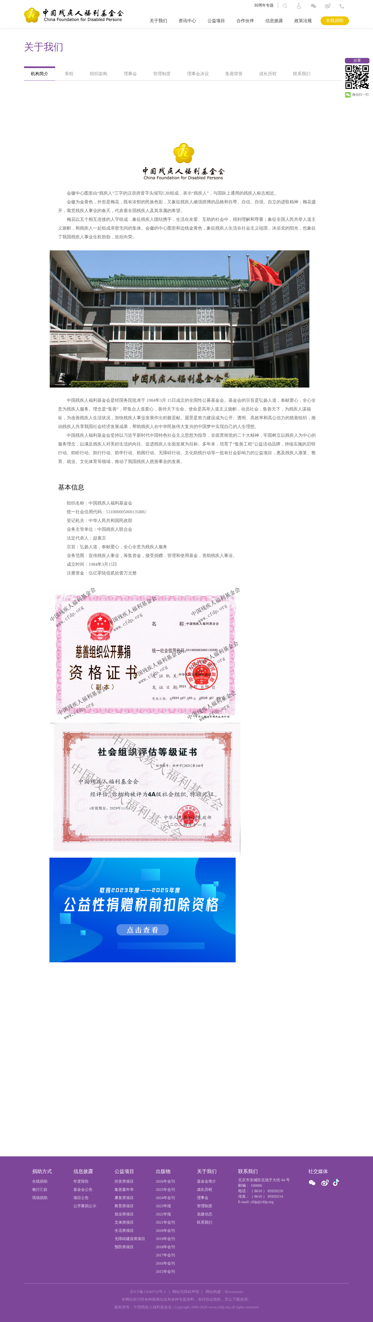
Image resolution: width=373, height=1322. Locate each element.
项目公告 (81, 1198)
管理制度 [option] (162, 74)
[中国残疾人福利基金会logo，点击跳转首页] (74, 15)
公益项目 (216, 21)
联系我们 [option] (301, 74)
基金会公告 (83, 1190)
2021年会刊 (165, 1223)
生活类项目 (124, 1231)
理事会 (202, 1198)
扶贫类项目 (124, 1182)
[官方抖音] (336, 1183)
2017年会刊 (165, 1255)
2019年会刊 (165, 1239)
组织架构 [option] (98, 74)
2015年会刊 (165, 1272)
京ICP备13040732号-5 (147, 1292)
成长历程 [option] (268, 74)
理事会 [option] (130, 74)
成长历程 (204, 1190)
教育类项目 (124, 1206)
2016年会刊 (165, 1264)
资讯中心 (187, 21)
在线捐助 (335, 20)
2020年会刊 (165, 1231)
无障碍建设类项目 (130, 1239)
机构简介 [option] (39, 74)
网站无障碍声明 (185, 1292)
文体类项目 (124, 1223)
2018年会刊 (165, 1247)
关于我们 (158, 21)
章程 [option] (69, 74)
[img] (179, 319)
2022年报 (163, 1214)
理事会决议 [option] (198, 74)
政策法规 (303, 21)
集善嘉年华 (124, 1190)
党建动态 (204, 1214)
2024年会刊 (165, 1198)
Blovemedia (234, 1292)
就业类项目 (124, 1214)
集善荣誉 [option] (234, 74)
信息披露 (274, 21)
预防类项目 (124, 1247)
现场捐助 (40, 1198)
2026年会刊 (165, 1182)
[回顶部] (359, 1310)
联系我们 (204, 1223)
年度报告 (81, 1182)
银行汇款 (40, 1190)
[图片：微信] (336, 1183)
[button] (285, 6)
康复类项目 (124, 1198)
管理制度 (204, 1206)
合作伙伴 (245, 21)
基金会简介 (206, 1182)
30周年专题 (264, 5)
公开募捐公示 (84, 1206)
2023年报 (163, 1206)
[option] (186, 47)
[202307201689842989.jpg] (147, 909)
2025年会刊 (165, 1190)
